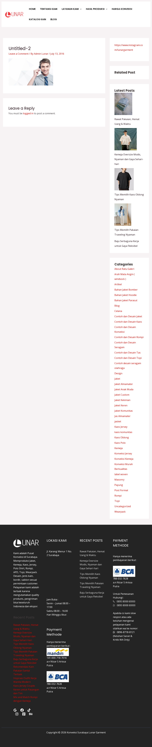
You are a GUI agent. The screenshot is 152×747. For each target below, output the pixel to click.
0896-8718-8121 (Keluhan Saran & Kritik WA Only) (124, 636)
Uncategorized (122, 506)
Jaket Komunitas (123, 410)
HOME (32, 9)
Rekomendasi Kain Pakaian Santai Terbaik (23, 670)
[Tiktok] (29, 710)
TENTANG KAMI (48, 9)
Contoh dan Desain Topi (128, 358)
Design (118, 373)
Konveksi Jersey (123, 453)
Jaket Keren (120, 405)
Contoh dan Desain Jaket (128, 316)
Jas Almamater (122, 416)
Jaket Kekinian (122, 400)
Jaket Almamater (123, 384)
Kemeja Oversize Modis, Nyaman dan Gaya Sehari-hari (128, 159)
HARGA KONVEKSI (122, 9)
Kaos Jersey (120, 426)
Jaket (117, 378)
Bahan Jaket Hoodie (125, 295)
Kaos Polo (120, 442)
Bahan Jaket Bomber (126, 289)
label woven (121, 474)
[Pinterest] (24, 714)
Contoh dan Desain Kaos (128, 321)
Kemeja (118, 448)
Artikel (118, 284)
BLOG (53, 19)
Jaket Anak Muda (123, 389)
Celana (118, 311)
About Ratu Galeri (124, 269)
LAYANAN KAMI (70, 9)
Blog (117, 305)
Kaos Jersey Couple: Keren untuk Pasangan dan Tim (26, 689)
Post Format (121, 490)
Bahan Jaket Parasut (125, 300)
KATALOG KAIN (37, 19)
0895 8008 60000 (125, 601)
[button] (80, 9)
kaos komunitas (123, 432)
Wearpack (120, 511)
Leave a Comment (18, 53)
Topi (117, 501)
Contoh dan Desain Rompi (129, 337)
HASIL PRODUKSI (95, 9)
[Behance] (31, 714)
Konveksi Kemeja (123, 458)
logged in (28, 113)
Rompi (118, 495)
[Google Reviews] (15, 710)
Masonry (119, 479)
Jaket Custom (121, 394)
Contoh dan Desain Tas (127, 352)
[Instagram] (17, 714)
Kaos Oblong (121, 437)
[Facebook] (22, 710)
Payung (118, 485)
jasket (117, 421)
